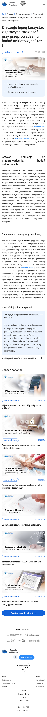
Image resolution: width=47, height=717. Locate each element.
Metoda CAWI (39, 126)
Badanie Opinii (27, 267)
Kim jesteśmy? (40, 680)
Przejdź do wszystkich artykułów (22, 613)
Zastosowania (6, 680)
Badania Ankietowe (13, 3)
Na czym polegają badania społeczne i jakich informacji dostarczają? (22, 486)
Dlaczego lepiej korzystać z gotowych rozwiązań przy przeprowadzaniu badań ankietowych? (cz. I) (23, 17)
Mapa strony (40, 687)
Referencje (39, 683)
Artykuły (10, 14)
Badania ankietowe (23, 14)
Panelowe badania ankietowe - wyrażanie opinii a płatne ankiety (21, 447)
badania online (21, 138)
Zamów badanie (26, 657)
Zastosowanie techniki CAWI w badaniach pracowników (21, 563)
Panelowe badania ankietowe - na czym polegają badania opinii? (20, 603)
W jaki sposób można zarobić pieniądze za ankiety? (21, 407)
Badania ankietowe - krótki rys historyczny (21, 524)
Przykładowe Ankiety (9, 683)
